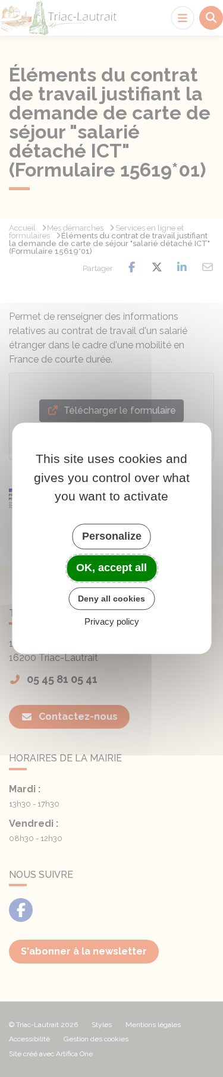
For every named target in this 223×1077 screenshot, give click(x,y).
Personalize (112, 536)
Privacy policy (111, 622)
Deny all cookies (111, 598)
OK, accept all (111, 568)
